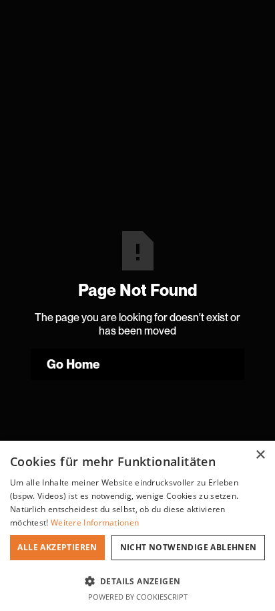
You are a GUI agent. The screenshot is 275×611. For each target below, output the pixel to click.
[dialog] (137, 526)
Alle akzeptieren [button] (57, 547)
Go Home (73, 364)
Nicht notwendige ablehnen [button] (188, 547)
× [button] (260, 455)
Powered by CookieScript (138, 597)
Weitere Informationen (95, 522)
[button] (137, 580)
